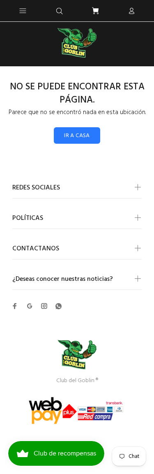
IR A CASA (77, 135)
